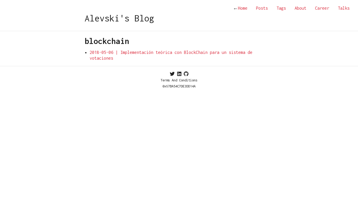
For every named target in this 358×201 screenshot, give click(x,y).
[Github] (186, 73)
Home (240, 8)
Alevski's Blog (119, 18)
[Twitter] (172, 73)
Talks (344, 8)
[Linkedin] (179, 73)
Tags (281, 8)
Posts (262, 8)
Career (322, 8)
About (300, 8)
